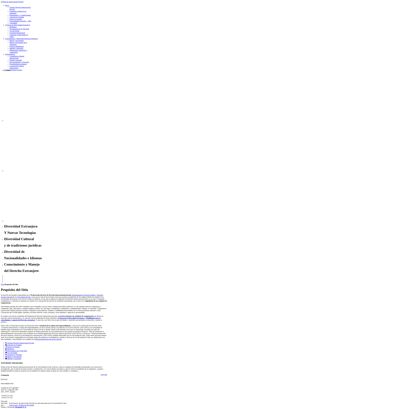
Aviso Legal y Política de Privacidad (21, 405)
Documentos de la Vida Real (17, 351)
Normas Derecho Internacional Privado (20, 343)
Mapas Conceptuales (14, 357)
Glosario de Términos (14, 355)
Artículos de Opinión (14, 345)
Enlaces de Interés (13, 347)
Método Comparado (14, 359)
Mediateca (10, 349)
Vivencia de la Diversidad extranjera (70, 318)
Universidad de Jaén (23, 297)
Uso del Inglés (12, 353)
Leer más (104, 374)
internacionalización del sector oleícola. (48, 339)
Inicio (3, 284)
